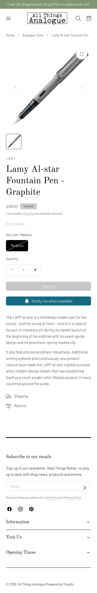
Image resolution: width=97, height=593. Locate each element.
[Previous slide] (15, 87)
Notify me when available (52, 300)
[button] (8, 18)
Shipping (28, 213)
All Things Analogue (31, 584)
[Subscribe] (85, 488)
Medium (19, 247)
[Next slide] (81, 87)
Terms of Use (52, 497)
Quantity (12, 259)
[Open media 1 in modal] (81, 54)
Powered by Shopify (60, 584)
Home (10, 35)
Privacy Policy (72, 497)
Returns (20, 405)
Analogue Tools (33, 35)
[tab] (13, 141)
